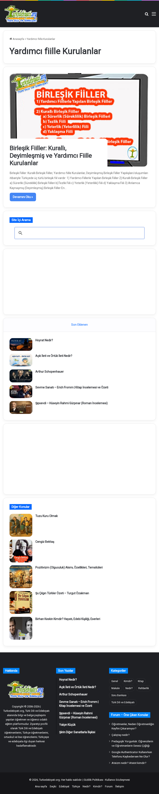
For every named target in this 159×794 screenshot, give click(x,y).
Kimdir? (128, 681)
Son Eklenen (79, 324)
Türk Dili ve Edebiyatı (123, 702)
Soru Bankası (118, 695)
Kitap (140, 681)
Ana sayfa (41, 786)
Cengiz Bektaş (44, 541)
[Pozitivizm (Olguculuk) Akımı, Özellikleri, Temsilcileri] (21, 576)
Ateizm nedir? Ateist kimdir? (129, 763)
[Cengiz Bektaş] (21, 551)
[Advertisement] (79, 281)
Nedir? (128, 688)
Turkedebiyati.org (49, 779)
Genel (114, 681)
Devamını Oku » (23, 197)
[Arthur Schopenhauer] (21, 375)
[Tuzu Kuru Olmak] (21, 525)
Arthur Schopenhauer (49, 371)
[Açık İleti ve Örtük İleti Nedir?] (21, 360)
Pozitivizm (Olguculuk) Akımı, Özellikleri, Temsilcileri (69, 567)
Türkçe (76, 786)
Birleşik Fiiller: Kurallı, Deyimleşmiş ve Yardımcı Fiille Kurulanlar (51, 155)
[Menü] (154, 15)
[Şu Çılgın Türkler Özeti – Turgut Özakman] (21, 602)
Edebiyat (64, 786)
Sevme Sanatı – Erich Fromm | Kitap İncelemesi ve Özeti (71, 387)
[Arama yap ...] (147, 15)
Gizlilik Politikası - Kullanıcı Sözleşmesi (107, 779)
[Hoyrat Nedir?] (21, 344)
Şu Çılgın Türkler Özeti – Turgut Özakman (62, 593)
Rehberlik (143, 688)
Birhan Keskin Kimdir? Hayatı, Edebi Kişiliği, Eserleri (67, 619)
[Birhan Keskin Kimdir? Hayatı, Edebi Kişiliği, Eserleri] (21, 628)
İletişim (119, 786)
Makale (115, 688)
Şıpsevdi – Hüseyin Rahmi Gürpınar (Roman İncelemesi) (71, 403)
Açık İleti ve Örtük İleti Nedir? (53, 355)
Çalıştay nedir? (121, 734)
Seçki (53, 786)
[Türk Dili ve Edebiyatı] (21, 14)
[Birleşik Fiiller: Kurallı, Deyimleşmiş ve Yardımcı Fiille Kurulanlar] (79, 120)
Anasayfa (18, 38)
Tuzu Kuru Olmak (46, 516)
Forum (109, 786)
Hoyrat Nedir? (44, 340)
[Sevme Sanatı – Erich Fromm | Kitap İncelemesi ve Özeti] (21, 391)
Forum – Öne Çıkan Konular (129, 715)
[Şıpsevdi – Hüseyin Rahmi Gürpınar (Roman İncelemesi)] (21, 407)
